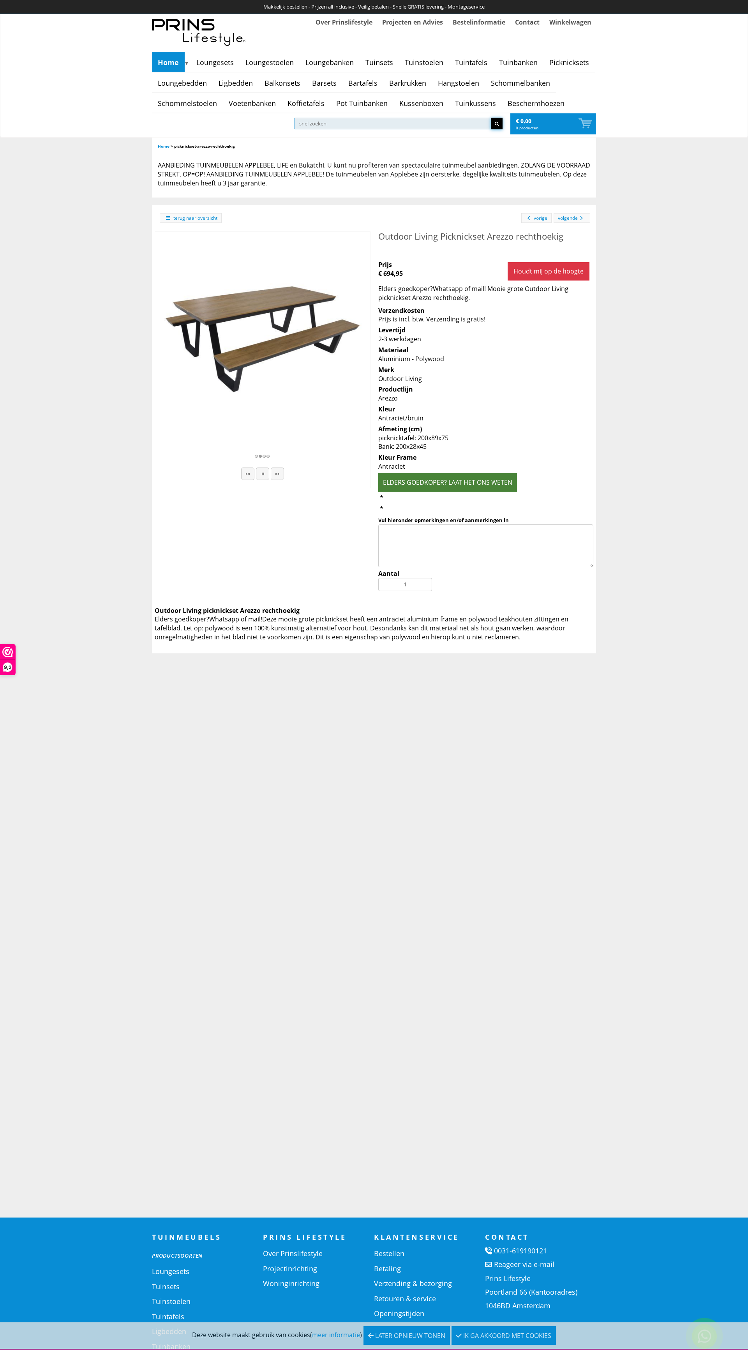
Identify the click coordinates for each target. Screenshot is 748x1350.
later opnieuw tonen (409, 1335)
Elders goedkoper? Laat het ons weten (447, 482)
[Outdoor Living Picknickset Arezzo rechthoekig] (262, 339)
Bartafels (363, 83)
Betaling (387, 1268)
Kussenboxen (421, 103)
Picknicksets (569, 62)
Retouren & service (405, 1298)
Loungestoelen (269, 62)
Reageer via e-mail (524, 1264)
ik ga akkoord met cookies (506, 1335)
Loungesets (215, 62)
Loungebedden (182, 83)
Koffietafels (306, 103)
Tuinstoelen (424, 62)
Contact (527, 22)
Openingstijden (399, 1313)
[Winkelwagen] (586, 123)
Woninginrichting (291, 1283)
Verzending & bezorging (413, 1283)
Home (168, 62)
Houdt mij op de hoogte (548, 271)
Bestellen (389, 1253)
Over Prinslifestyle (344, 22)
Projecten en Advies (412, 22)
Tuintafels (471, 62)
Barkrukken (407, 83)
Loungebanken (329, 62)
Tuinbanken (518, 62)
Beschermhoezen (536, 103)
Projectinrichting (290, 1268)
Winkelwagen (570, 22)
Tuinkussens (475, 103)
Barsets (324, 83)
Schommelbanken (520, 83)
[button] (247, 474)
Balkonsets (282, 83)
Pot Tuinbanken (362, 103)
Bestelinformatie (479, 22)
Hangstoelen (458, 83)
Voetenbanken (252, 103)
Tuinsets (379, 62)
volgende (568, 218)
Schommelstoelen (187, 103)
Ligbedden (236, 83)
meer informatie (336, 1335)
